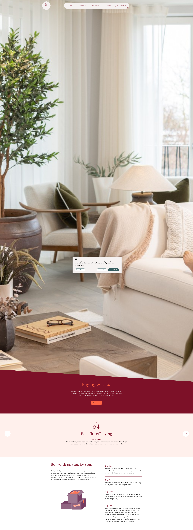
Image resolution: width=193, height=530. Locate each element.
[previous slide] (8, 434)
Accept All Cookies (114, 269)
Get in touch (123, 6)
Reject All (102, 269)
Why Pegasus (95, 6)
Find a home (82, 6)
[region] (97, 265)
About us (108, 6)
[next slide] (186, 434)
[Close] (118, 259)
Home (70, 6)
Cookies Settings (80, 269)
